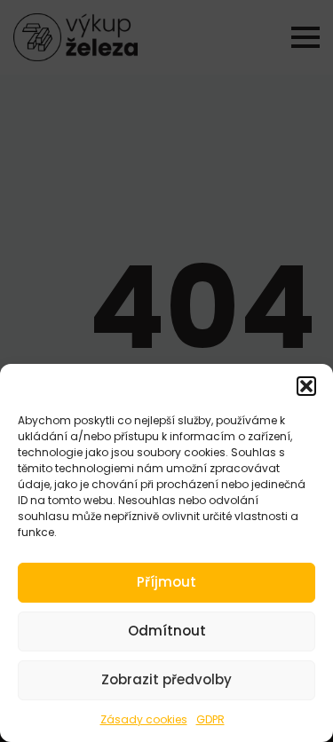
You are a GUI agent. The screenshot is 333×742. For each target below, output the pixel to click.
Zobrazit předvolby (166, 679)
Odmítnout (167, 630)
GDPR (210, 719)
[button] (306, 386)
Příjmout (166, 581)
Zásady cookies (143, 719)
